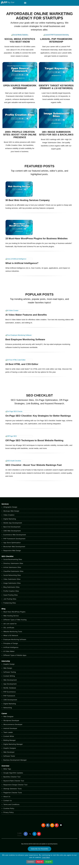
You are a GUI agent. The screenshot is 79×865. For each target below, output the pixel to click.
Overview (5, 766)
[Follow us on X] (30, 834)
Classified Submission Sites (13, 571)
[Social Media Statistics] (19, 35)
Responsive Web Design (12, 550)
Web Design (7, 668)
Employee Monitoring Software (14, 639)
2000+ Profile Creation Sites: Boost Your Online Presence (19, 135)
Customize (31, 861)
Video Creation (8, 515)
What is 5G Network (10, 635)
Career (4, 713)
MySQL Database (9, 688)
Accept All (48, 861)
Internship (6, 661)
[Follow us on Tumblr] (48, 825)
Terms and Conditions (11, 804)
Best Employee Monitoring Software (25, 339)
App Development (10, 684)
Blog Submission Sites (11, 587)
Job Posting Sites (9, 599)
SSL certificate (8, 628)
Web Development (10, 680)
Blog (3, 609)
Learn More (46, 857)
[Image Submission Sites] (56, 127)
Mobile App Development (12, 523)
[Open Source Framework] (19, 81)
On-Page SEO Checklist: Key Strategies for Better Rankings (38, 415)
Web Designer (8, 716)
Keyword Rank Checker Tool (13, 781)
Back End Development (11, 527)
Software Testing (9, 672)
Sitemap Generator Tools (12, 789)
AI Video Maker (9, 651)
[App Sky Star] (7, 3)
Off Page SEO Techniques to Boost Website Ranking (34, 440)
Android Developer (10, 728)
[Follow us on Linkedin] (34, 834)
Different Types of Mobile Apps (14, 655)
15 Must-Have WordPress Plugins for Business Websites (36, 238)
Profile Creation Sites (11, 591)
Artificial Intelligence (10, 647)
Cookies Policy (8, 808)
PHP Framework (9, 696)
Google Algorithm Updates (13, 773)
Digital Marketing (9, 519)
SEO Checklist (7, 556)
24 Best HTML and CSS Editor (21, 364)
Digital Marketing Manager (13, 744)
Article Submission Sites (12, 567)
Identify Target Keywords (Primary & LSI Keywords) (56, 86)
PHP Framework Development (14, 539)
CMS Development (10, 700)
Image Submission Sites (12, 583)
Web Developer (9, 752)
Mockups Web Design (11, 511)
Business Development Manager (15, 760)
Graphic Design (9, 664)
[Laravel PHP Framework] (56, 35)
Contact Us (7, 800)
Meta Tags (7, 769)
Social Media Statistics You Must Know (19, 40)
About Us (6, 796)
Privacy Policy (8, 812)
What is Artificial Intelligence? (21, 263)
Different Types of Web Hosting (14, 620)
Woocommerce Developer (12, 724)
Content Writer (8, 736)
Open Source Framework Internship (19, 86)
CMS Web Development (12, 531)
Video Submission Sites (11, 579)
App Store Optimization (12, 543)
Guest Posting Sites (10, 595)
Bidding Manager (9, 740)
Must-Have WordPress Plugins (14, 612)
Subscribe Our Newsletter (39, 849)
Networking (7, 708)
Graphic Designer (9, 748)
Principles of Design (10, 643)
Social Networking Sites (12, 575)
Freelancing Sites (9, 603)
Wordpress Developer (11, 720)
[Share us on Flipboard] (57, 825)
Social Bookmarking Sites (12, 559)
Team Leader (8, 732)
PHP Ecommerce (9, 692)
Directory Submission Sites (13, 563)
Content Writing (9, 676)
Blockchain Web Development (14, 547)
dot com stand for (10, 624)
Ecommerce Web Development (14, 535)
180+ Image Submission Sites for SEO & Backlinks (56, 133)
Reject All (39, 861)
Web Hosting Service (11, 616)
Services (5, 504)
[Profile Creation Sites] (19, 127)
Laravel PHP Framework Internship (56, 40)
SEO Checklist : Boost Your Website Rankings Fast (33, 465)
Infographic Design (10, 507)
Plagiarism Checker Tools (12, 793)
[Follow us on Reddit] (43, 825)
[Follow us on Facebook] (26, 834)
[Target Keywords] (56, 81)
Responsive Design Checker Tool (15, 785)
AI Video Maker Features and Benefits (26, 314)
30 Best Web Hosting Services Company (27, 200)
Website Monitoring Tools (12, 631)
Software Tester (9, 756)
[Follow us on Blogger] (52, 825)
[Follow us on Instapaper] (61, 825)
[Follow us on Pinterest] (39, 834)
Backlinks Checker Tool (11, 777)
